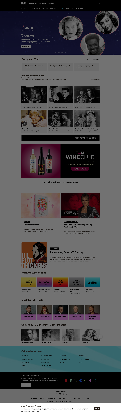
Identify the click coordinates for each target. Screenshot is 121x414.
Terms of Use (53, 408)
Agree (97, 408)
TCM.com (29, 408)
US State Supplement (34, 411)
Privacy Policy (43, 409)
